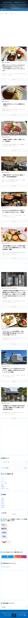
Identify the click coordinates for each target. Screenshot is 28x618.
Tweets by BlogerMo (5, 566)
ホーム (3, 13)
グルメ (8, 13)
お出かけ (3, 481)
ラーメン (3, 479)
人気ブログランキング (5, 530)
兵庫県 (2, 500)
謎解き (2, 485)
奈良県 (2, 503)
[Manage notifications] (25, 615)
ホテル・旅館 (4, 483)
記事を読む (14, 79)
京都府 (2, 502)
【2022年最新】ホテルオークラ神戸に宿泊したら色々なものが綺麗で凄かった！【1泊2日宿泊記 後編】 (13, 247)
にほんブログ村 (4, 526)
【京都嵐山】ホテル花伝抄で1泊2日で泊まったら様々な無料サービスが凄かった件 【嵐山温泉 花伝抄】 (13, 407)
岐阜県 (2, 507)
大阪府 (2, 498)
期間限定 (3, 486)
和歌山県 (3, 505)
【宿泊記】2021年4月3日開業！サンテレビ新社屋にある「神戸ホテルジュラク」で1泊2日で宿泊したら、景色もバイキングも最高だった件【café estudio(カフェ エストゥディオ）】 (14, 294)
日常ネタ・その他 (4, 488)
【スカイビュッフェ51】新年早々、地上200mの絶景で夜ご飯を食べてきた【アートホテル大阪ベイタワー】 (13, 333)
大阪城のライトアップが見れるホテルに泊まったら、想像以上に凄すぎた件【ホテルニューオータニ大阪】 (13, 370)
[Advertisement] (14, 30)
